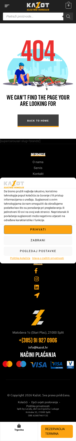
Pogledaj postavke (38, 251)
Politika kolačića (20, 258)
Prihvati (38, 229)
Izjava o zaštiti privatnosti (48, 258)
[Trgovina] (19, 426)
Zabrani (38, 240)
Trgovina (19, 430)
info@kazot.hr (38, 347)
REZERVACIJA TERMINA (55, 431)
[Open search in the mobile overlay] (38, 16)
